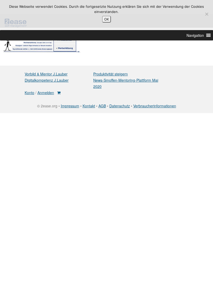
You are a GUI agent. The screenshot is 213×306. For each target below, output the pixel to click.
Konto (29, 92)
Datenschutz (119, 105)
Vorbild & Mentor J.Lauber (46, 73)
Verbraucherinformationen (154, 105)
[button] (195, 35)
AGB (102, 105)
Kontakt (89, 105)
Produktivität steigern (110, 73)
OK (106, 19)
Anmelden (45, 92)
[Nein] (206, 14)
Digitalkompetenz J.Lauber (47, 80)
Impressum (70, 105)
